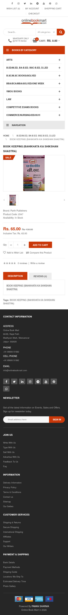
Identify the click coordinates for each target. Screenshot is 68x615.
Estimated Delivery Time (14, 581)
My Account (32, 8)
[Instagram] (18, 3)
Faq (5, 466)
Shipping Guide (10, 571)
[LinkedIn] (31, 3)
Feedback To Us (10, 461)
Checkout (34, 13)
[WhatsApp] (56, 3)
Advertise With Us (11, 456)
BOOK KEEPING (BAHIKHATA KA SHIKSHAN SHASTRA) (37, 139)
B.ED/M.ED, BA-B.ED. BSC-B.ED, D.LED (36, 135)
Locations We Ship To (13, 576)
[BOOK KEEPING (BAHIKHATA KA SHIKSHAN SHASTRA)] (34, 173)
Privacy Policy (9, 487)
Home (6, 135)
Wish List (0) (13, 8)
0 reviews (22, 263)
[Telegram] (37, 3)
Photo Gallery (9, 586)
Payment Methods (11, 567)
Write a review (37, 263)
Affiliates (7, 536)
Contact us (8, 496)
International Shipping (13, 531)
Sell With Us (9, 452)
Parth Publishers (18, 210)
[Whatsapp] (6, 389)
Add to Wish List (15, 252)
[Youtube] (43, 3)
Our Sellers (8, 506)
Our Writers (8, 546)
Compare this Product (41, 252)
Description (15, 275)
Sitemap (7, 501)
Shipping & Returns (12, 522)
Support (6, 541)
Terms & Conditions (12, 492)
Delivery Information (12, 482)
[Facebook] (12, 3)
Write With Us (9, 442)
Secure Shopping (11, 527)
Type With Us (9, 447)
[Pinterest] (50, 3)
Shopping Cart (53, 8)
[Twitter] (24, 3)
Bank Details (9, 562)
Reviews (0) (40, 276)
